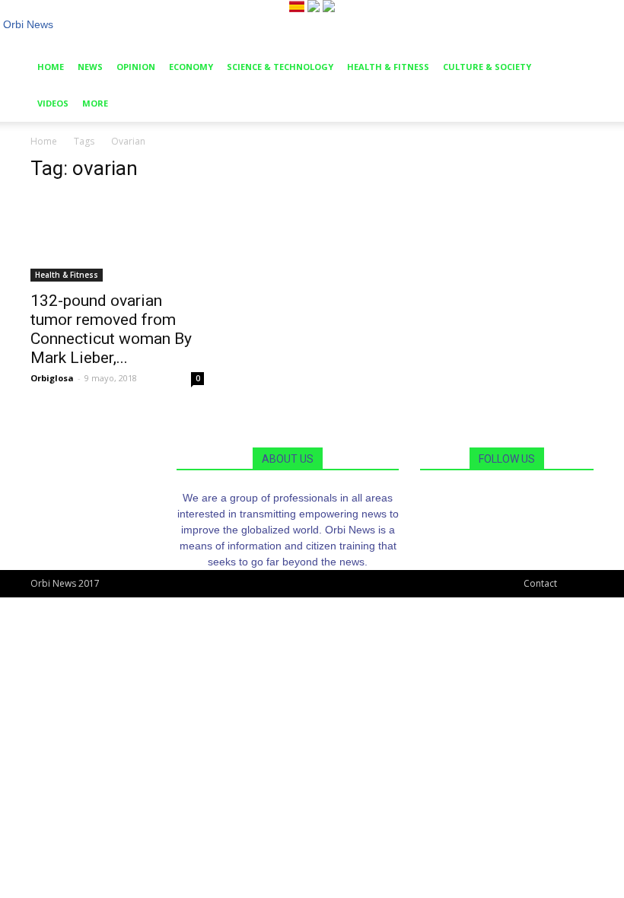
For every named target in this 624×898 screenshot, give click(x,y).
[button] (575, 51)
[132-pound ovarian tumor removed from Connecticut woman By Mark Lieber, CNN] (117, 239)
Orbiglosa (52, 378)
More (95, 103)
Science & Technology (280, 66)
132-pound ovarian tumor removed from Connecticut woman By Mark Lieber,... (111, 329)
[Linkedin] (508, 498)
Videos (52, 103)
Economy (191, 66)
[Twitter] (518, 498)
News (90, 66)
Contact (540, 583)
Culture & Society (487, 66)
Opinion (135, 66)
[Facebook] (497, 498)
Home (50, 66)
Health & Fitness (388, 66)
